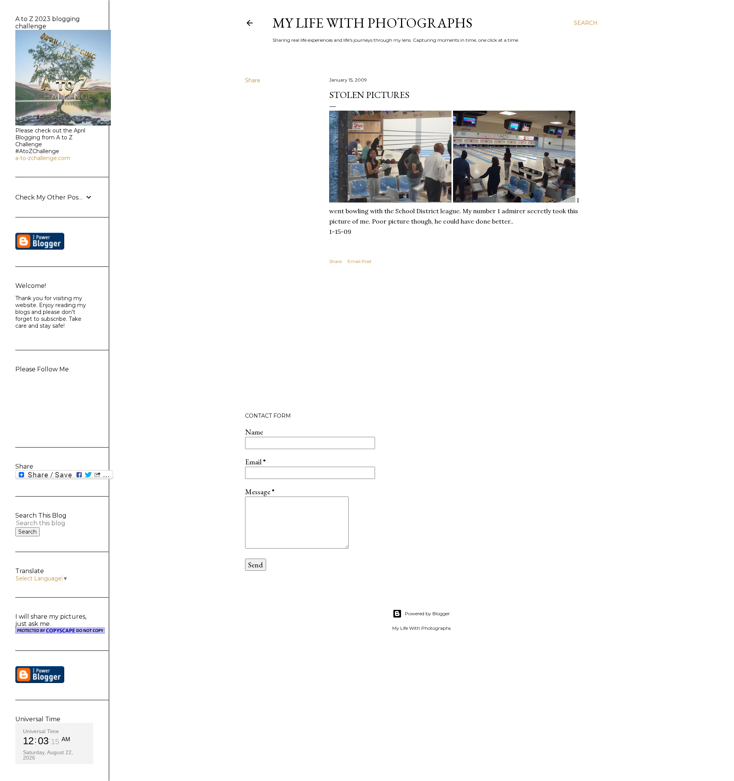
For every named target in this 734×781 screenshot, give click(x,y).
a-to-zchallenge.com (42, 158)
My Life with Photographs (373, 23)
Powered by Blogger (427, 613)
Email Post (360, 261)
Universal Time (41, 731)
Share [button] (252, 80)
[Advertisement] (459, 339)
